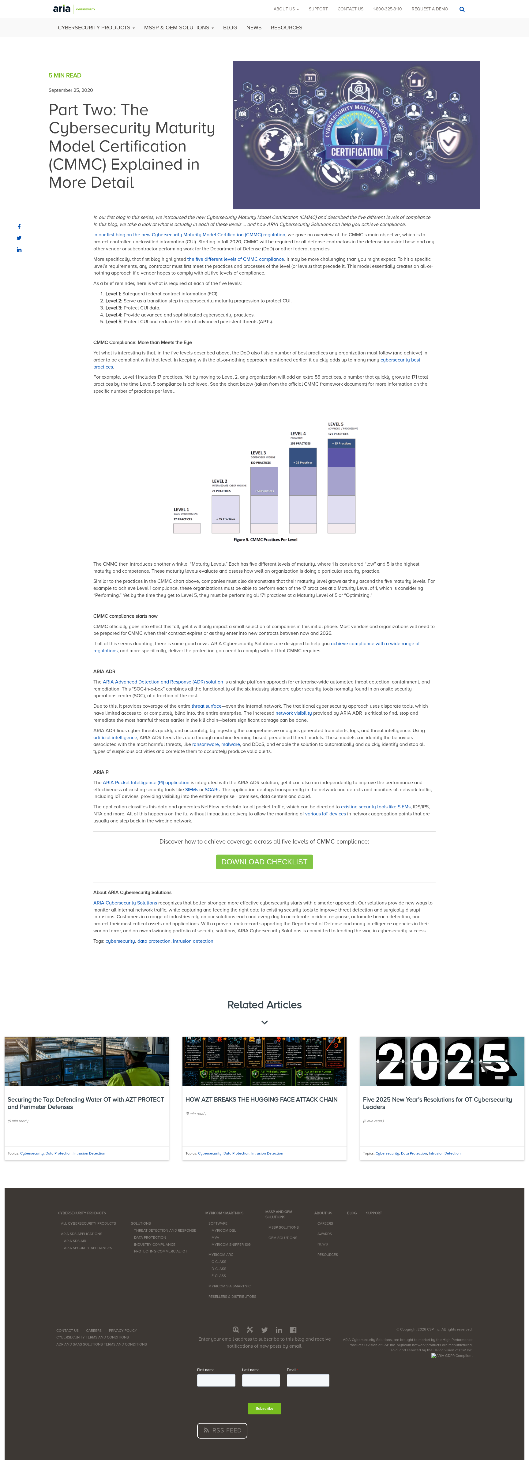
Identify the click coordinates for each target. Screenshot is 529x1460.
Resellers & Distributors (232, 1296)
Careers (325, 1223)
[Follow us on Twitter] (264, 1330)
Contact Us (67, 1330)
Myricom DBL (224, 1230)
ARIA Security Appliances (88, 1248)
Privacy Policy (123, 1330)
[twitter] (19, 239)
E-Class (219, 1276)
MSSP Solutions (283, 1227)
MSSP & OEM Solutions (177, 27)
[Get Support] (250, 1330)
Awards (324, 1234)
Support (318, 9)
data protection (154, 941)
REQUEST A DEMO (430, 9)
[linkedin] (19, 250)
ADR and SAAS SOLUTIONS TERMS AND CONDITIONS (101, 1344)
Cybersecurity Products (95, 27)
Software (217, 1223)
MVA (215, 1237)
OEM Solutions (282, 1238)
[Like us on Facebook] (293, 1330)
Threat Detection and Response (165, 1230)
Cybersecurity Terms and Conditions (92, 1337)
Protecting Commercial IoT (160, 1251)
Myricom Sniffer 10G (231, 1244)
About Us (285, 9)
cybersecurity (120, 941)
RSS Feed (226, 1430)
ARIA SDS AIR (75, 1241)
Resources (286, 27)
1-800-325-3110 (387, 9)
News (254, 27)
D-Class (219, 1269)
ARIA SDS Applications (81, 1234)
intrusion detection (193, 941)
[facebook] (19, 227)
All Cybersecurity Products (88, 1223)
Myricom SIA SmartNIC (229, 1286)
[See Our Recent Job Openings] (236, 1330)
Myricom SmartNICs (224, 1213)
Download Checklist (264, 862)
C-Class (219, 1262)
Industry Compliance (154, 1244)
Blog (230, 27)
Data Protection (150, 1237)
